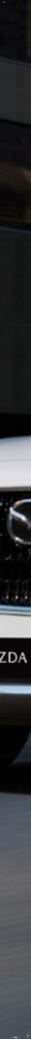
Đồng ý (15, 13)
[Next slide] (29, 535)
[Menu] (3, 18)
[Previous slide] (3, 535)
